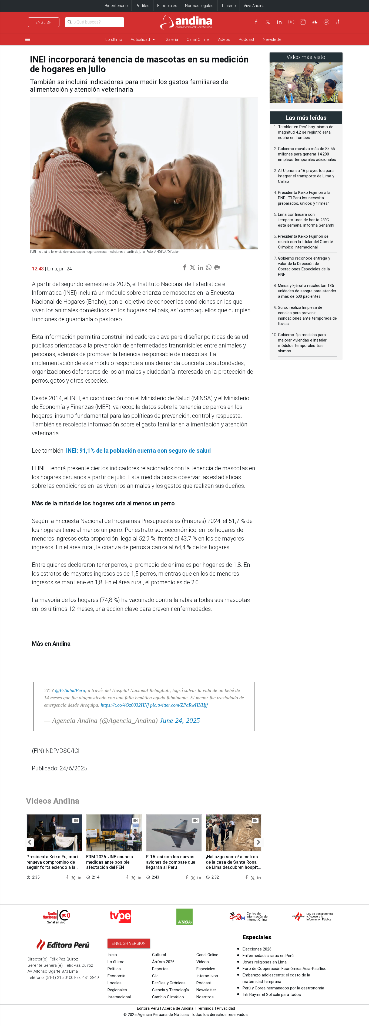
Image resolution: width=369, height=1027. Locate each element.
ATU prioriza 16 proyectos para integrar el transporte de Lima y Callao (306, 176)
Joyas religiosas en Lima (265, 962)
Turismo (228, 5)
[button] (29, 842)
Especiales (167, 5)
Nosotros (205, 997)
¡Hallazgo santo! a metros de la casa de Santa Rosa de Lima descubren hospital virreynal (233, 864)
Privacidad (226, 1008)
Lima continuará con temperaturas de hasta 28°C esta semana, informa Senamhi (306, 220)
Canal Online (198, 39)
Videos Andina (52, 801)
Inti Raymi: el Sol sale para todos (272, 994)
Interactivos (207, 975)
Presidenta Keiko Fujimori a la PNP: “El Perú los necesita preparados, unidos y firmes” (304, 198)
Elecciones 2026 (257, 949)
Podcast (246, 39)
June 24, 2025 (180, 720)
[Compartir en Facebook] (68, 877)
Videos (223, 39)
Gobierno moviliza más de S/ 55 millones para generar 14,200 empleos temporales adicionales (307, 154)
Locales (115, 982)
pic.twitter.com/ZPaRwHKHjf (179, 705)
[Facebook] (256, 21)
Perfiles (142, 5)
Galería (172, 39)
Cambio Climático (168, 997)
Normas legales (199, 5)
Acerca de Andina (177, 1008)
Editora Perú (148, 1008)
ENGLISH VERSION (129, 943)
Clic (155, 975)
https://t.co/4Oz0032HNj (125, 705)
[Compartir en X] (74, 877)
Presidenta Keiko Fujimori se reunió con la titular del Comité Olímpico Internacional (305, 242)
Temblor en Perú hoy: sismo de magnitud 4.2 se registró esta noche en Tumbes (305, 132)
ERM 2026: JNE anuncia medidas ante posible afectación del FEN (109, 862)
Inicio (112, 954)
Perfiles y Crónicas (169, 982)
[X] (267, 21)
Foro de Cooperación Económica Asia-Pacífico (285, 968)
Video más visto (306, 57)
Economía (116, 975)
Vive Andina (254, 5)
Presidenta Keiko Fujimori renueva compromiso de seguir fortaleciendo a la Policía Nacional (52, 864)
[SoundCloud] (314, 21)
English (43, 22)
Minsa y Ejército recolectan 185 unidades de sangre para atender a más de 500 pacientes (307, 291)
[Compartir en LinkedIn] (79, 877)
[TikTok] (338, 21)
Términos (205, 1008)
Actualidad (144, 39)
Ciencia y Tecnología (170, 990)
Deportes (160, 968)
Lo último (113, 39)
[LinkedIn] (279, 21)
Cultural (159, 954)
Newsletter (273, 39)
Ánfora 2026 (163, 961)
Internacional (119, 997)
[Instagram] (302, 21)
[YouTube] (291, 21)
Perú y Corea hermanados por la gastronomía (283, 988)
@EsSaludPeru (70, 690)
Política (114, 968)
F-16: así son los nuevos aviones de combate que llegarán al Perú (170, 862)
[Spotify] (326, 21)
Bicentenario (116, 5)
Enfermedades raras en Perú (268, 955)
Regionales (117, 990)
